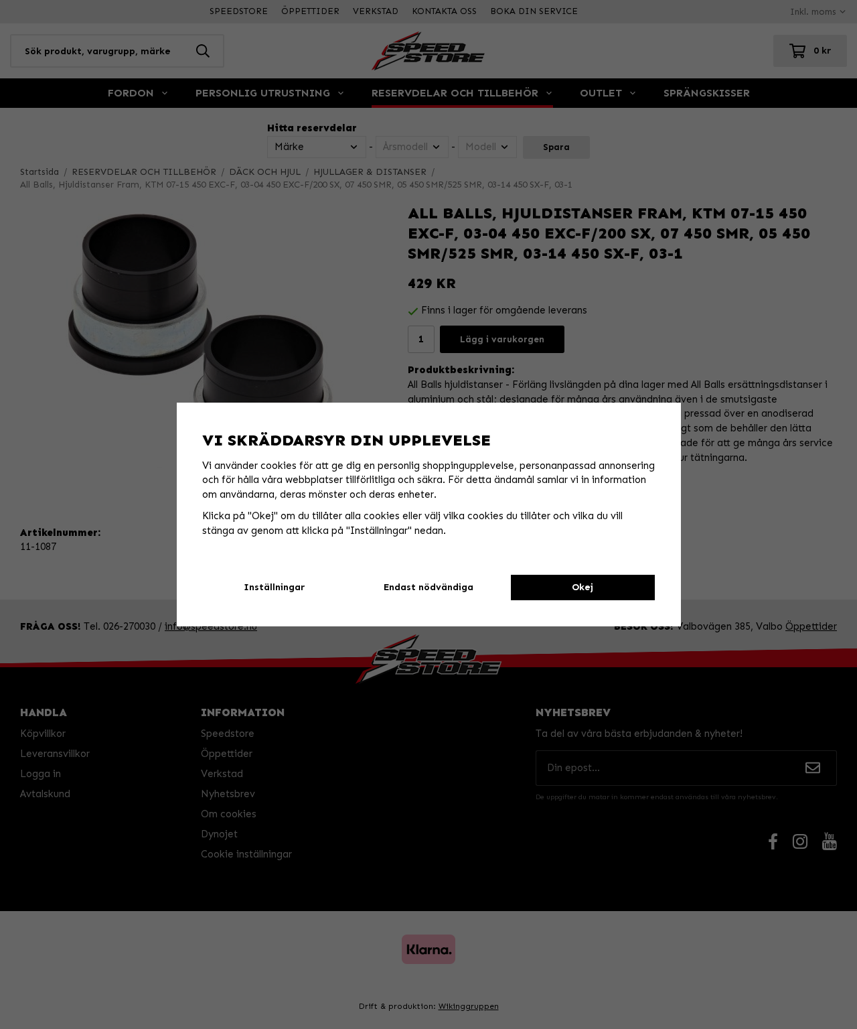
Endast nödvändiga (428, 587)
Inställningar (274, 587)
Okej (582, 587)
